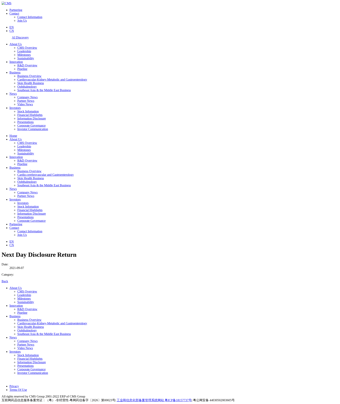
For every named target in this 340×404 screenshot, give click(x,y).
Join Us (22, 20)
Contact (14, 13)
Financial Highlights (29, 115)
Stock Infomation (28, 111)
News (13, 93)
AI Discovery (20, 37)
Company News (27, 97)
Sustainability (25, 58)
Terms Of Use (18, 389)
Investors (15, 108)
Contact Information (29, 17)
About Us (15, 44)
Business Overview (29, 76)
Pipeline (22, 69)
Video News (25, 104)
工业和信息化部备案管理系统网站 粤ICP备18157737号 (154, 400)
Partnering (15, 10)
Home (13, 135)
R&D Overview (27, 65)
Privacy (14, 386)
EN (11, 27)
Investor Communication (32, 129)
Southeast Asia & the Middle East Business (44, 90)
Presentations (25, 122)
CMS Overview (27, 47)
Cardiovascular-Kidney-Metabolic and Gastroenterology (52, 79)
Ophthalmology (27, 86)
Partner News (25, 100)
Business (14, 72)
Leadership (24, 51)
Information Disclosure (31, 118)
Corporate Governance (31, 125)
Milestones (24, 54)
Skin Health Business (30, 83)
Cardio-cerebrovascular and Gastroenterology (45, 174)
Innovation (16, 61)
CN (11, 30)
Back (5, 281)
